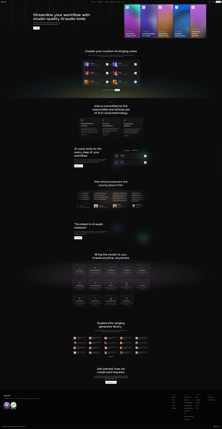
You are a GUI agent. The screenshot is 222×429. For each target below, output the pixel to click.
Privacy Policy (211, 397)
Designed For (100, 1)
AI (184, 402)
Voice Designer (187, 419)
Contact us (198, 402)
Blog (197, 397)
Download (174, 408)
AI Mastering (186, 399)
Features (93, 1)
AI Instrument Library (188, 408)
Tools (173, 399)
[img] (214, 426)
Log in (213, 1)
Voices (173, 402)
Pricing (173, 405)
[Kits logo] (3, 1)
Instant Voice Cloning (188, 416)
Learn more (83, 134)
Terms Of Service (211, 399)
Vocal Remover (187, 411)
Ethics (197, 405)
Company (198, 399)
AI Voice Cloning (187, 397)
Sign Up (173, 397)
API (184, 413)
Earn (197, 408)
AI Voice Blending (187, 405)
